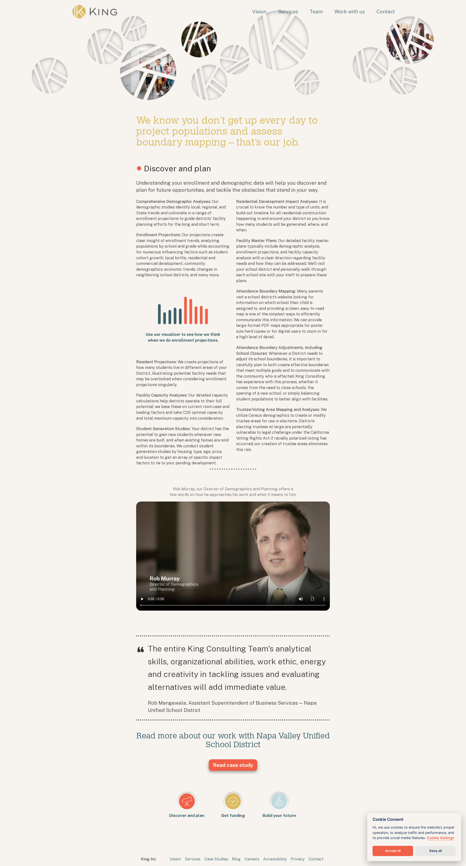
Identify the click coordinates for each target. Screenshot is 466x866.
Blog (236, 859)
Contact (385, 12)
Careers (252, 859)
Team (316, 12)
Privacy (298, 859)
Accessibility (275, 859)
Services (288, 12)
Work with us (349, 12)
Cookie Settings (440, 838)
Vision (259, 12)
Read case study (233, 765)
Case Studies (216, 859)
